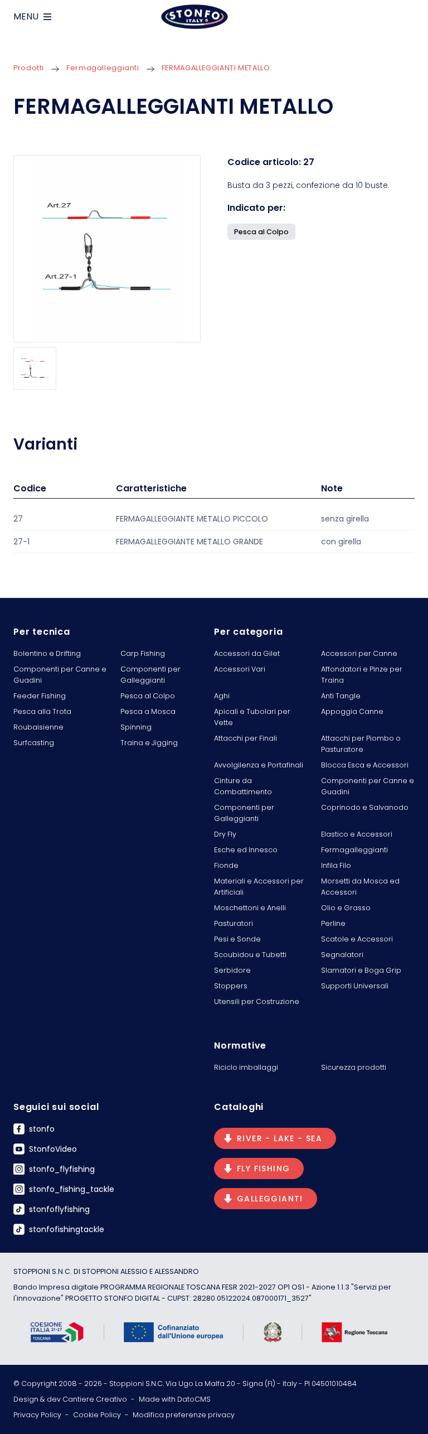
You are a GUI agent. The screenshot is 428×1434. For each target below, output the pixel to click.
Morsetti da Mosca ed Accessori (360, 886)
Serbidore (232, 970)
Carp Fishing (142, 653)
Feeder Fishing (39, 696)
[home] (194, 16)
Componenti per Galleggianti (150, 674)
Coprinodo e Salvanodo (364, 807)
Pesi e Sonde (237, 939)
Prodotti (28, 68)
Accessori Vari (239, 669)
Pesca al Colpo (147, 696)
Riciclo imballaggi (246, 1067)
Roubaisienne (38, 727)
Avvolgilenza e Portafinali (258, 765)
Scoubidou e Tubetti (250, 954)
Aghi (222, 696)
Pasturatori (233, 923)
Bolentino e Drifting (47, 653)
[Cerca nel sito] (410, 17)
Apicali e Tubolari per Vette (252, 717)
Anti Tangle (341, 696)
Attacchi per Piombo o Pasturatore (361, 743)
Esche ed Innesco (246, 849)
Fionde (226, 865)
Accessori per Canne (359, 653)
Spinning (136, 727)
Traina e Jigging (149, 742)
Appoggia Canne (352, 711)
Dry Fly (225, 834)
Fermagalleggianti (102, 68)
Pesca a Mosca (148, 711)
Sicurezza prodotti (353, 1067)
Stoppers (230, 986)
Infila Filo (336, 865)
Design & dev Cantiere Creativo (70, 1399)
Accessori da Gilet (247, 653)
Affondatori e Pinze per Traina (361, 674)
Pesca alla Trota (42, 711)
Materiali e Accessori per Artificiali (259, 886)
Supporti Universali (354, 986)
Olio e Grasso (346, 907)
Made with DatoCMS (175, 1399)
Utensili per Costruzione (256, 1001)
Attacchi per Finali (245, 738)
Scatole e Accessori (357, 939)
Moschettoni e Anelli (250, 907)
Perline (333, 923)
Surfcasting (33, 742)
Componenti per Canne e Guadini (59, 674)
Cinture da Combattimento (243, 786)
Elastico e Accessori (356, 834)
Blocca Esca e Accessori (364, 765)
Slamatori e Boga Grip (361, 970)
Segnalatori (342, 954)
